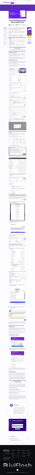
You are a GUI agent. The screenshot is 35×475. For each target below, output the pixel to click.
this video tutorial (21, 58)
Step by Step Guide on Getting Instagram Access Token (5, 36)
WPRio (12, 472)
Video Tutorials (23, 455)
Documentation (23, 453)
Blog (22, 454)
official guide (11, 58)
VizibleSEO (22, 472)
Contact (12, 456)
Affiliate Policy (28, 455)
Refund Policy (28, 454)
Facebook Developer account (15, 61)
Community (13, 457)
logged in (14, 440)
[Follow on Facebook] (4, 453)
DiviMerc (18, 453)
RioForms (18, 456)
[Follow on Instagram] (7, 453)
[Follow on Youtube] (9, 453)
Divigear (18, 454)
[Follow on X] (5, 453)
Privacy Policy (28, 453)
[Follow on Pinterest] (4, 455)
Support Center (23, 456)
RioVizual (18, 455)
